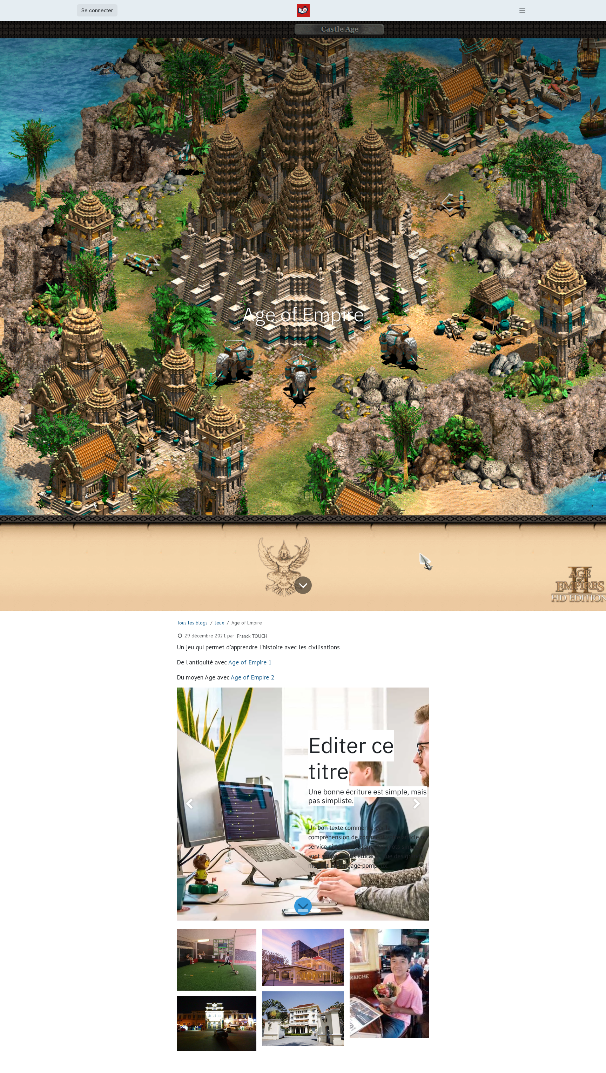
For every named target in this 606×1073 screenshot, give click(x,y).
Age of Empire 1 (250, 662)
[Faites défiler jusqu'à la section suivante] (303, 906)
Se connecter (97, 10)
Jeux (219, 623)
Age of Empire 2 (252, 677)
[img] (187, 804)
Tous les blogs (192, 623)
